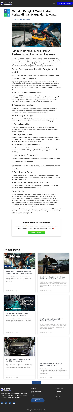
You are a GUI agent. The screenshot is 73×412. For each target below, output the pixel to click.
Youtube (58, 399)
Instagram (58, 391)
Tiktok (57, 393)
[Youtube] (14, 403)
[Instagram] (2, 403)
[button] (54, 3)
